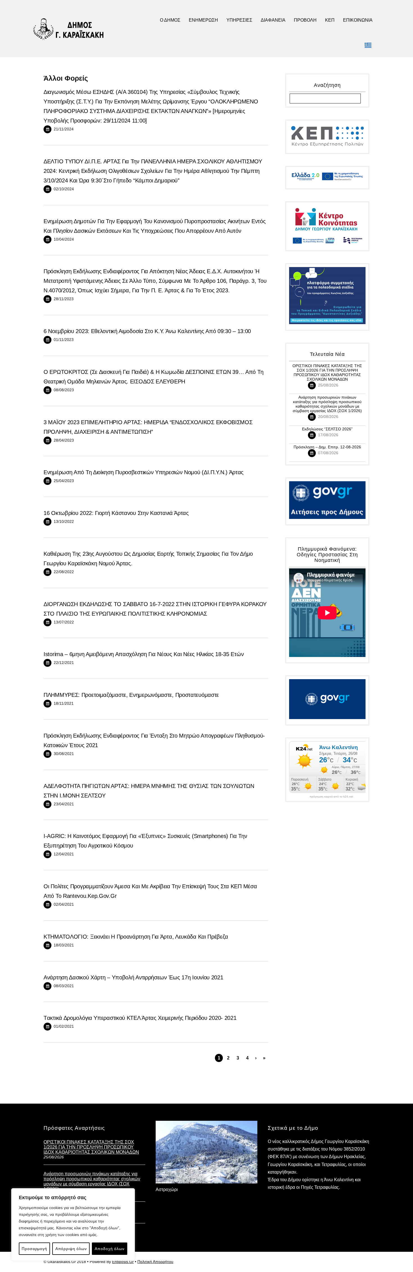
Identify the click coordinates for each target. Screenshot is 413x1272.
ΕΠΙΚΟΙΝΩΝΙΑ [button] (358, 20)
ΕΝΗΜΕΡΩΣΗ (203, 20)
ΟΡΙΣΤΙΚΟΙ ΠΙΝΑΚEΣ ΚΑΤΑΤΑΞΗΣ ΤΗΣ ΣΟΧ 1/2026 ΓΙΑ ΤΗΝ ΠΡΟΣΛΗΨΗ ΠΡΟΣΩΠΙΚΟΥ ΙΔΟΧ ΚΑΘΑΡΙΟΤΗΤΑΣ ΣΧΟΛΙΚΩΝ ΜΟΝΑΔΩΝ (327, 372)
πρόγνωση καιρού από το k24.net (331, 796)
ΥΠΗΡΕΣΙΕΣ (239, 20)
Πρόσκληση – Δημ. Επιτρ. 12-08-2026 (327, 447)
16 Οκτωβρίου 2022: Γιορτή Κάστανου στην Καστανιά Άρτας (116, 513)
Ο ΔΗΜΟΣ (170, 20)
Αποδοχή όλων (109, 1248)
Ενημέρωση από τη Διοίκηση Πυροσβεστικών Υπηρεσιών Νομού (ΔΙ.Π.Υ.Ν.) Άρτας (144, 472)
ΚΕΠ (330, 20)
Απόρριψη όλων (71, 1248)
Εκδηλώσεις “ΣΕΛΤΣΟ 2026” (327, 429)
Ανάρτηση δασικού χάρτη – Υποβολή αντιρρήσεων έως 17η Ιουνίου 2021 (133, 977)
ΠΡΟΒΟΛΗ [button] (305, 20)
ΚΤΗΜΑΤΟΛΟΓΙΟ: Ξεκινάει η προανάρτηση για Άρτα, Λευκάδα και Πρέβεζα (136, 937)
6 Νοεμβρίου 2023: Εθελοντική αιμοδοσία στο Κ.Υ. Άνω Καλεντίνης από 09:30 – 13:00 (147, 331)
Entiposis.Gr (123, 1262)
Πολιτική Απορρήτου (155, 1262)
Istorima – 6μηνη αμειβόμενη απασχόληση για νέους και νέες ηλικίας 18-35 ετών (144, 654)
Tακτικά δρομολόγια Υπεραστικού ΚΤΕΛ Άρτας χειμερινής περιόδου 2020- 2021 (140, 1018)
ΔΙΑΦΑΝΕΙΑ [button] (273, 20)
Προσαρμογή (34, 1248)
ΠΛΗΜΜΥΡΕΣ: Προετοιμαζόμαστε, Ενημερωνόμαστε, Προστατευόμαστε (131, 695)
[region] (73, 1224)
